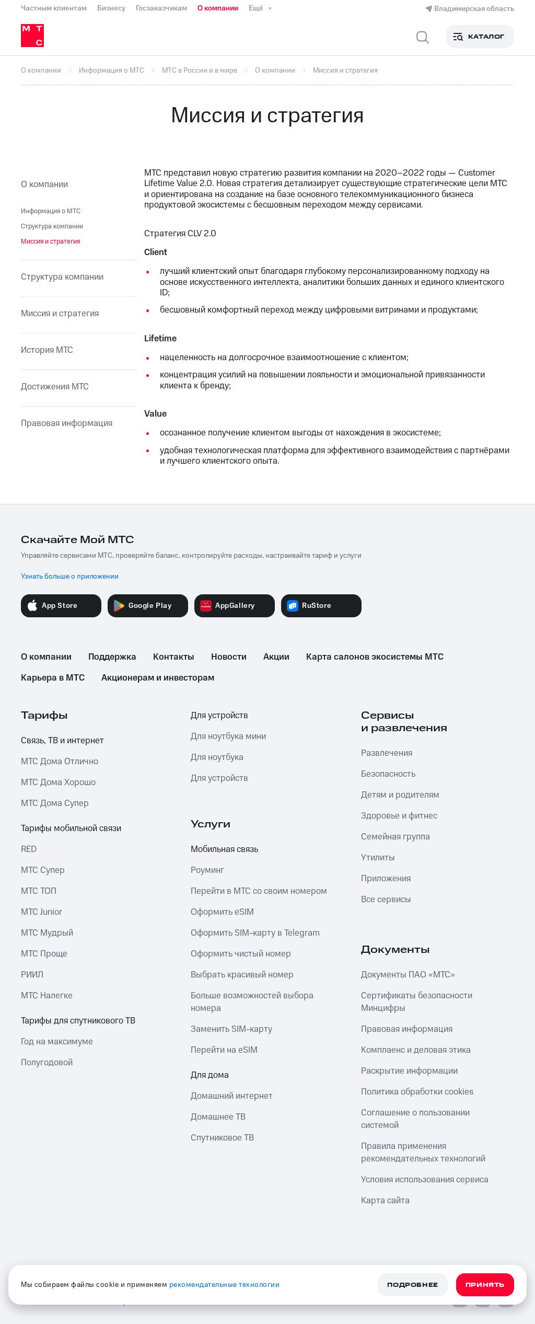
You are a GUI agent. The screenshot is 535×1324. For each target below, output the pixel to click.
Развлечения (386, 753)
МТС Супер (43, 870)
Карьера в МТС (53, 678)
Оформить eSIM (222, 912)
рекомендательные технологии (224, 1285)
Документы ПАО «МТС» (408, 975)
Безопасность (388, 774)
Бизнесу (111, 8)
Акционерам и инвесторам (157, 678)
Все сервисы (386, 899)
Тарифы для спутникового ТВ (78, 1021)
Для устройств (219, 715)
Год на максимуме (57, 1041)
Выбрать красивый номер (242, 975)
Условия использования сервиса (425, 1179)
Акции (276, 657)
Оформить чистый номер (241, 954)
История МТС (47, 350)
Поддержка (112, 657)
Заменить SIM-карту (231, 1029)
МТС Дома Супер (55, 803)
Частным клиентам (54, 8)
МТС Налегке (47, 995)
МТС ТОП (38, 891)
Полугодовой (47, 1062)
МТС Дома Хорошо (58, 782)
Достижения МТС (55, 387)
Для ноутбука (217, 757)
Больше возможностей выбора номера (252, 1002)
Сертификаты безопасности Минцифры (416, 1002)
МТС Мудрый (47, 933)
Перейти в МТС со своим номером (259, 891)
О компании (217, 8)
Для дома (210, 1075)
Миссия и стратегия (60, 313)
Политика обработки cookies (417, 1092)
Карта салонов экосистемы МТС (375, 657)
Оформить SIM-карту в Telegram (255, 933)
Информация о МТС (50, 211)
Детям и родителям (400, 795)
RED (29, 849)
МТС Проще (44, 954)
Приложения (386, 878)
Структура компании (52, 226)
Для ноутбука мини (228, 736)
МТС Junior (41, 912)
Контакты (173, 657)
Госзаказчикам (161, 8)
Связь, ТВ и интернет (62, 740)
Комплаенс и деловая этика (416, 1050)
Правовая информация (66, 423)
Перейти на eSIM (224, 1050)
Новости (229, 657)
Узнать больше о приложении (70, 576)
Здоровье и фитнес (399, 816)
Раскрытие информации (409, 1071)
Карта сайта (385, 1200)
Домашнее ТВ (218, 1117)
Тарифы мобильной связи (71, 828)
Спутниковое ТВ (222, 1138)
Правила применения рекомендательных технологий (423, 1152)
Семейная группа (395, 837)
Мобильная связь (224, 849)
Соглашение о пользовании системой (415, 1119)
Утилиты (378, 857)
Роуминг (207, 870)
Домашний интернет (232, 1096)
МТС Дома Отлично (59, 761)
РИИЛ (32, 975)
